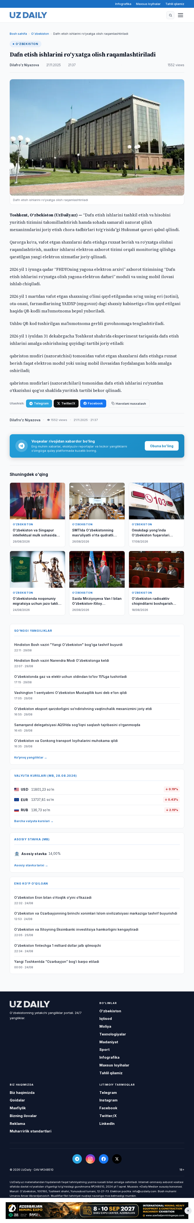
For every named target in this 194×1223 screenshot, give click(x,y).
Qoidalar (17, 1100)
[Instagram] (90, 1159)
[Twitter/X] (117, 1159)
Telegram (41, 403)
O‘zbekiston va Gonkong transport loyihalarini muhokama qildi (66, 741)
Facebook (95, 403)
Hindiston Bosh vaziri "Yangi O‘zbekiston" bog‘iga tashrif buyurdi (68, 645)
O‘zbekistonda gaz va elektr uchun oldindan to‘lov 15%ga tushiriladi (70, 677)
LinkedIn (107, 1123)
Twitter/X (68, 403)
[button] (170, 15)
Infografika (123, 4)
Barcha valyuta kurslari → (33, 821)
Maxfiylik (18, 1108)
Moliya (105, 1026)
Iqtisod (105, 1018)
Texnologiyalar (112, 1034)
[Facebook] (103, 1159)
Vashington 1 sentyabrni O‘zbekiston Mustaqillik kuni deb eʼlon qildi (70, 693)
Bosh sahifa (18, 33)
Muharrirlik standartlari (30, 1131)
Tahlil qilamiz (174, 4)
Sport (104, 1049)
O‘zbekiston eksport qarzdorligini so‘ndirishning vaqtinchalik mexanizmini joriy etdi (83, 709)
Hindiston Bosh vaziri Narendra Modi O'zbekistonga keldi (61, 660)
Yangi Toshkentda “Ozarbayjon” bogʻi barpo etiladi (56, 962)
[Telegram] (77, 1159)
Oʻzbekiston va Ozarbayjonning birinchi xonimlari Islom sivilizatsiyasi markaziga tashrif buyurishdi (95, 913)
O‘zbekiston (40, 33)
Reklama (17, 1123)
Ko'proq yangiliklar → (30, 757)
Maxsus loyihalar (148, 4)
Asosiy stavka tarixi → (31, 865)
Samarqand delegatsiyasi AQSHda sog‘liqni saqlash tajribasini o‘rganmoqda (77, 725)
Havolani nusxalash (131, 403)
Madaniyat (108, 1042)
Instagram (108, 1100)
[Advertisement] (97, 1210)
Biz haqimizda (22, 1092)
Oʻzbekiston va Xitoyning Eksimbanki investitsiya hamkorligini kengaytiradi (76, 929)
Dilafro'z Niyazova (24, 65)
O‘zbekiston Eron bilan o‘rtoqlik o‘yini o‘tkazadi (53, 897)
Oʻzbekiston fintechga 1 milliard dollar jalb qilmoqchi (57, 945)
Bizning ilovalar (23, 1115)
